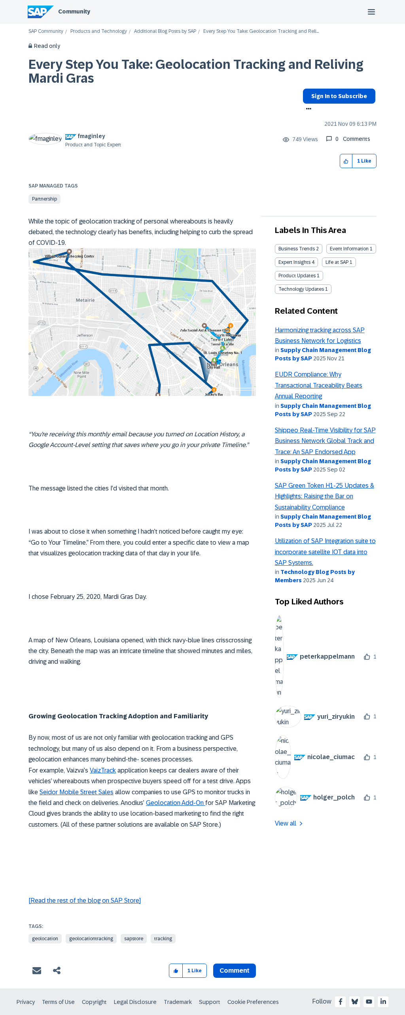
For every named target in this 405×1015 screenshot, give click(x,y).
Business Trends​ (296, 249)
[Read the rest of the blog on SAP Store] (84, 900)
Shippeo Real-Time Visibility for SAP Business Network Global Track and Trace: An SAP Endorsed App (325, 441)
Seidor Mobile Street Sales (77, 792)
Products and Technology (98, 31)
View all (285, 823)
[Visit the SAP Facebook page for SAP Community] (340, 1001)
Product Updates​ (297, 275)
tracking (163, 938)
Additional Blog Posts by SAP (165, 31)
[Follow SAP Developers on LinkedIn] (383, 1001)
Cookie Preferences (253, 1002)
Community (74, 11)
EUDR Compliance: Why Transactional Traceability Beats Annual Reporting (318, 385)
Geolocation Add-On (175, 802)
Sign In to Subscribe (339, 96)
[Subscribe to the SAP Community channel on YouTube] (369, 1001)
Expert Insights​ (294, 262)
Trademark (178, 1002)
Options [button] (307, 110)
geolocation (45, 938)
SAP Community (45, 31)
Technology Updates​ (301, 289)
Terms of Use (58, 1002)
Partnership (44, 199)
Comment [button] (235, 970)
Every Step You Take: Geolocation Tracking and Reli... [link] (261, 31)
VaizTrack (103, 770)
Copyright (94, 1002)
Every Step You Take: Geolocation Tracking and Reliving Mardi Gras (195, 71)
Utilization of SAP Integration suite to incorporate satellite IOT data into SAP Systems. (325, 552)
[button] (346, 161)
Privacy (26, 1002)
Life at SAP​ (337, 262)
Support (209, 1002)
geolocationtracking (91, 938)
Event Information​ (349, 249)
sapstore (133, 938)
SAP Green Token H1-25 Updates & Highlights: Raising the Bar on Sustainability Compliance (324, 496)
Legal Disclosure (135, 1002)
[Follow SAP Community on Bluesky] (355, 1001)
